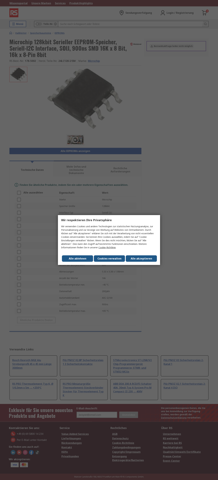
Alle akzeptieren (141, 258)
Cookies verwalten (109, 258)
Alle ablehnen (77, 258)
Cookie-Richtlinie (107, 247)
